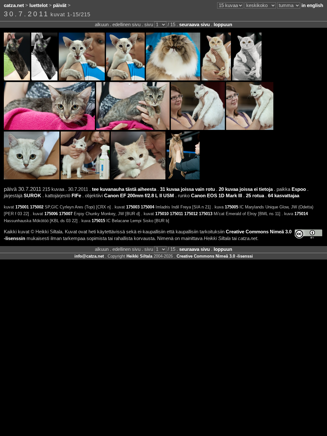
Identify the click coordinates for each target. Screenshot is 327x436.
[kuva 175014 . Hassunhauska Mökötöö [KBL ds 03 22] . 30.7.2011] (138, 177)
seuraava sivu (194, 24)
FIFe (76, 195)
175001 (22, 207)
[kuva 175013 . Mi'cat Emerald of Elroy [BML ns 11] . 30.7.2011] (85, 177)
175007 (65, 213)
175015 (98, 220)
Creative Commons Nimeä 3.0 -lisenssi (215, 256)
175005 (231, 207)
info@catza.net (89, 256)
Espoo (299, 189)
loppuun (223, 24)
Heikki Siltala (139, 256)
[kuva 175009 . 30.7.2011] (133, 128)
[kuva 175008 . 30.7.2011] (49, 128)
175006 (51, 213)
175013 (205, 213)
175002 (36, 207)
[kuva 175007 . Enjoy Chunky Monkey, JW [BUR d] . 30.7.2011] (247, 78)
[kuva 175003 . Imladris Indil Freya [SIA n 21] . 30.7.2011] (82, 78)
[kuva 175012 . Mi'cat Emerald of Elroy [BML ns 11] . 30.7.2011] (31, 177)
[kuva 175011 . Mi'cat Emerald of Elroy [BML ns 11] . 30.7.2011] (249, 128)
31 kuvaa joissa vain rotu (187, 189)
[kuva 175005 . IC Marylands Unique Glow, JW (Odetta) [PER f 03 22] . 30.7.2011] (173, 78)
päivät (59, 5)
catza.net (14, 5)
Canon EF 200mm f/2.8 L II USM (139, 195)
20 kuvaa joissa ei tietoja (246, 189)
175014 (301, 213)
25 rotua (255, 195)
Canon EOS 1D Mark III (216, 195)
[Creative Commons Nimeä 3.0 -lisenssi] (308, 234)
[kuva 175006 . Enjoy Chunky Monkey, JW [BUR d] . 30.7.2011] (216, 78)
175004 (147, 207)
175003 (133, 207)
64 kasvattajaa (283, 195)
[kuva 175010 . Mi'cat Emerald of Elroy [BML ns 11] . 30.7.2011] (198, 128)
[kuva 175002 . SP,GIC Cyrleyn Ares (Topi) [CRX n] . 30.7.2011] (44, 78)
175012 (191, 213)
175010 (162, 213)
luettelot (38, 5)
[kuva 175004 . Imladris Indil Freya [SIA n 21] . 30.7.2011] (125, 78)
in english (312, 5)
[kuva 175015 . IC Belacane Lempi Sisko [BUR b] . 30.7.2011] (183, 177)
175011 (176, 213)
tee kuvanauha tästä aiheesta (124, 189)
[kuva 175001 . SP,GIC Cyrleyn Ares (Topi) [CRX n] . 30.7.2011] (17, 78)
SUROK (32, 195)
